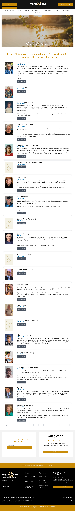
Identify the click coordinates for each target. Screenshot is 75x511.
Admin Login (44, 507)
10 (57, 425)
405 (64, 425)
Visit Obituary (21, 81)
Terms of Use (38, 507)
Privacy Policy (31, 507)
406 (67, 425)
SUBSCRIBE (19, 448)
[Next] (70, 425)
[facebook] (72, 501)
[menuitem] (10, 11)
